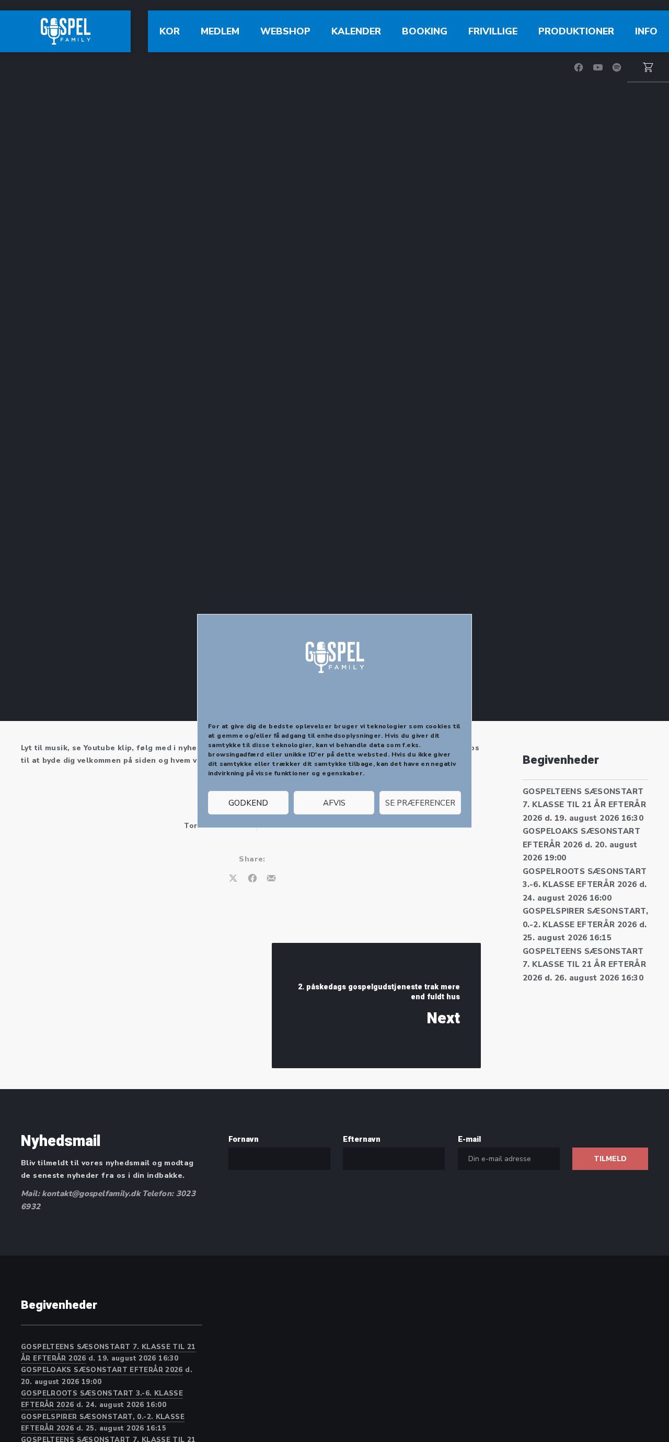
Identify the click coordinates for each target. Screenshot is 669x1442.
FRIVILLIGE (492, 31)
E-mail (469, 1139)
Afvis (334, 803)
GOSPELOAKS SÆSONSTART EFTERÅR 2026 (102, 1370)
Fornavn (243, 1139)
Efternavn (361, 1139)
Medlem (220, 31)
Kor (169, 31)
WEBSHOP (285, 31)
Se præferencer (420, 803)
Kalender (356, 31)
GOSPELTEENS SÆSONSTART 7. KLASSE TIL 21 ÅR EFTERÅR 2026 (584, 804)
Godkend (248, 803)
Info (646, 31)
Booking (424, 31)
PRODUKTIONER (576, 31)
